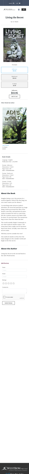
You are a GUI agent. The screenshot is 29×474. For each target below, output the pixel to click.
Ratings (4, 280)
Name (3, 267)
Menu (23, 9)
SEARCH (11, 3)
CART (17, 3)
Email (3, 273)
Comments (5, 287)
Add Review (5, 263)
